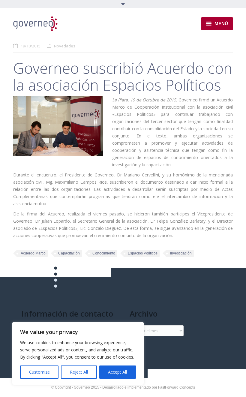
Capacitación (69, 253)
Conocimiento (103, 253)
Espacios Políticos (143, 253)
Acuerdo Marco (33, 253)
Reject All (79, 372)
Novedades (64, 46)
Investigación (181, 253)
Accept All (117, 372)
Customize (39, 372)
